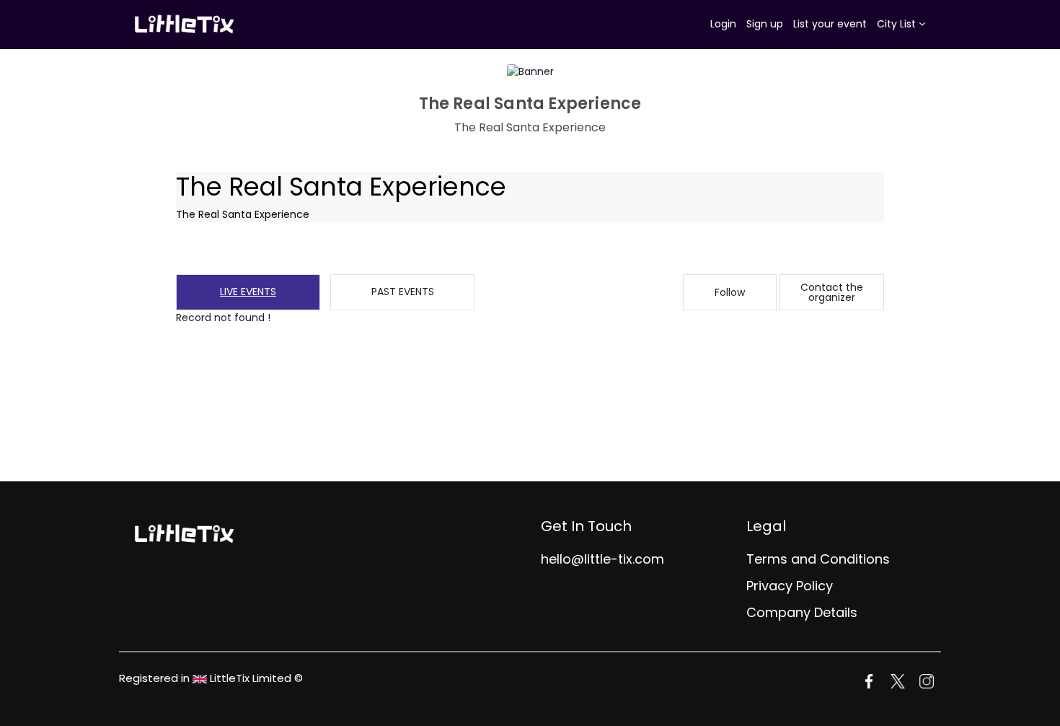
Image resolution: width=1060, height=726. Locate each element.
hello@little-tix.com (602, 559)
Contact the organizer (831, 292)
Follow (730, 292)
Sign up (764, 24)
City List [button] (898, 24)
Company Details (801, 612)
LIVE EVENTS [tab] (248, 291)
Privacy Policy (789, 586)
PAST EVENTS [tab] (402, 291)
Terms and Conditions (818, 559)
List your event (830, 24)
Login (723, 24)
